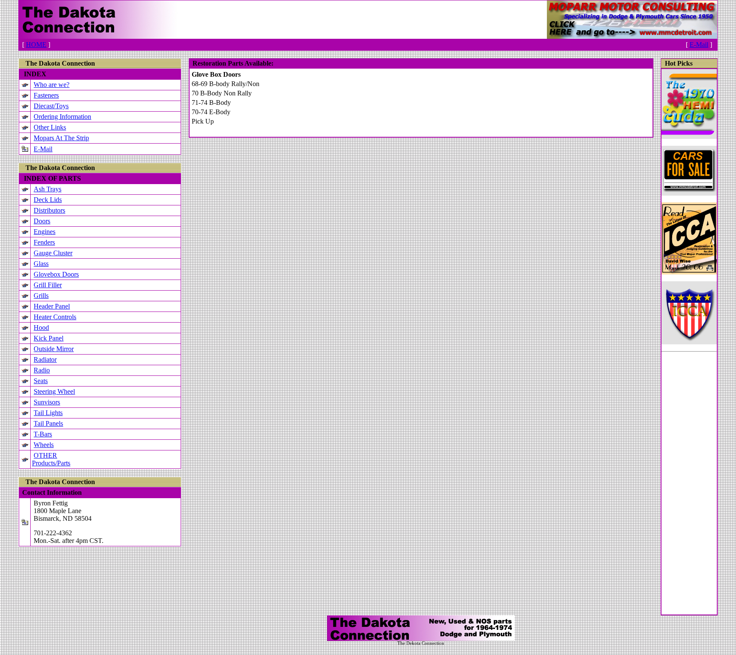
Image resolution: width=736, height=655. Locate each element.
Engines (44, 231)
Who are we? (51, 84)
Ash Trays (47, 189)
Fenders (44, 242)
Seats (41, 380)
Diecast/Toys (51, 106)
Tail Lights (48, 412)
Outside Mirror (54, 348)
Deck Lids (48, 199)
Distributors (49, 210)
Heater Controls (55, 316)
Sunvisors (47, 402)
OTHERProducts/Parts (51, 459)
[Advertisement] (689, 487)
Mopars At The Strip (61, 137)
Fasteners (46, 95)
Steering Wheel (54, 391)
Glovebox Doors (56, 274)
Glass (41, 263)
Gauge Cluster (53, 253)
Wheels (44, 444)
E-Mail (699, 44)
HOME (36, 44)
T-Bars (43, 434)
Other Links (50, 127)
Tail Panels (48, 423)
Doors (42, 221)
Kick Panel (48, 338)
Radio (42, 370)
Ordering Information (62, 116)
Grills (41, 295)
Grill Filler (48, 285)
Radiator (45, 359)
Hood (41, 327)
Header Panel (52, 306)
